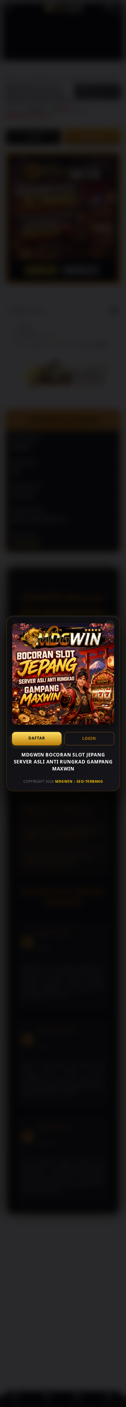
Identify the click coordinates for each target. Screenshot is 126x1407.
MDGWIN (63, 781)
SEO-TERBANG (89, 781)
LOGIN (89, 738)
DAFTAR (36, 738)
